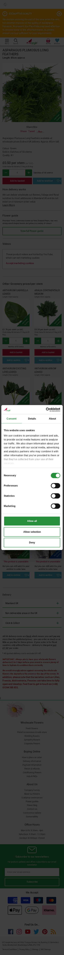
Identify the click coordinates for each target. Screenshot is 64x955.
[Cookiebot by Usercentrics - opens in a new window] (46, 409)
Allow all (32, 521)
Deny (32, 542)
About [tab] (52, 418)
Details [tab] (32, 418)
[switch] (55, 485)
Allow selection (32, 531)
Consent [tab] (11, 418)
